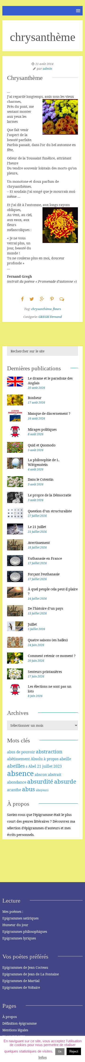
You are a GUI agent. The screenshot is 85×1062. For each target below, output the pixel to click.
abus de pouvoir (21, 752)
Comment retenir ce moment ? (52, 655)
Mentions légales (15, 1030)
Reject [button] (73, 1051)
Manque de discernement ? (49, 413)
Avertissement (39, 542)
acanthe (14, 789)
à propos (51, 758)
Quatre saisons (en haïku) (48, 640)
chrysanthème (41, 309)
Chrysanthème (25, 77)
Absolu (37, 758)
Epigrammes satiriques (20, 918)
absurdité (40, 781)
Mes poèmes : (12, 911)
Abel (32, 766)
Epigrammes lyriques (19, 938)
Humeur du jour (15, 925)
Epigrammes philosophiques (24, 931)
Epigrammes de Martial (20, 980)
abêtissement (18, 758)
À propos (9, 1016)
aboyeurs (42, 790)
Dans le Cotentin (40, 479)
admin (47, 68)
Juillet (32, 624)
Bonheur (35, 397)
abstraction (49, 751)
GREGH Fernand (50, 317)
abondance (16, 782)
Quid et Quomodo (41, 445)
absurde (65, 781)
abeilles (16, 765)
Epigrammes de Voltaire (21, 987)
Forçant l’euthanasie (44, 574)
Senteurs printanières (45, 671)
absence (20, 773)
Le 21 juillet (37, 526)
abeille (65, 758)
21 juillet (44, 766)
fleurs (57, 309)
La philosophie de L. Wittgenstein (44, 462)
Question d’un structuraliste (50, 511)
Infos (42, 1057)
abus (28, 789)
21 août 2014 (44, 64)
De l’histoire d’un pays (45, 608)
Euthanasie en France (45, 558)
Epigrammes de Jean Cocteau (25, 967)
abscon (41, 774)
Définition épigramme (19, 1023)
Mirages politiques (42, 429)
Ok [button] (60, 1051)
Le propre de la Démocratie (49, 495)
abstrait (54, 774)
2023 (57, 766)
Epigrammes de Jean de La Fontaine (30, 974)
